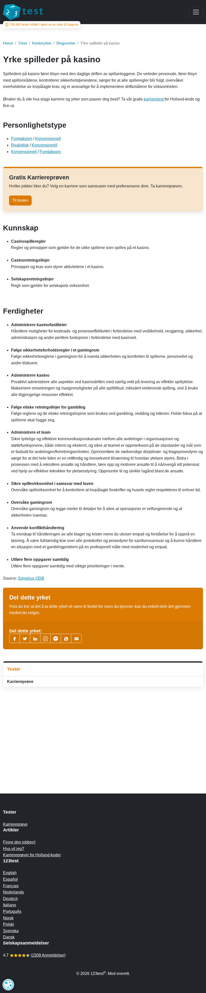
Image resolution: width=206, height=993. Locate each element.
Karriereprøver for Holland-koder (32, 855)
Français (11, 886)
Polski (8, 924)
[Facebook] (14, 638)
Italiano (9, 905)
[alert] (8, 984)
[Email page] (76, 638)
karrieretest (154, 99)
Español (10, 879)
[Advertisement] (103, 730)
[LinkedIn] (35, 638)
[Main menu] (196, 12)
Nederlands (13, 892)
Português (12, 911)
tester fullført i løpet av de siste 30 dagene (44, 24)
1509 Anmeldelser (48, 955)
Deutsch (10, 899)
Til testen (20, 200)
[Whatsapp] (66, 638)
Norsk (8, 918)
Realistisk (20, 145)
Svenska (11, 931)
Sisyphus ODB (31, 578)
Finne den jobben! (19, 842)
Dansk (9, 937)
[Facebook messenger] (55, 638)
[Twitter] (25, 638)
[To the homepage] (23, 12)
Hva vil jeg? (13, 849)
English (10, 873)
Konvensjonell (48, 138)
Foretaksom (21, 138)
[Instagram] (45, 638)
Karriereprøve (20, 681)
